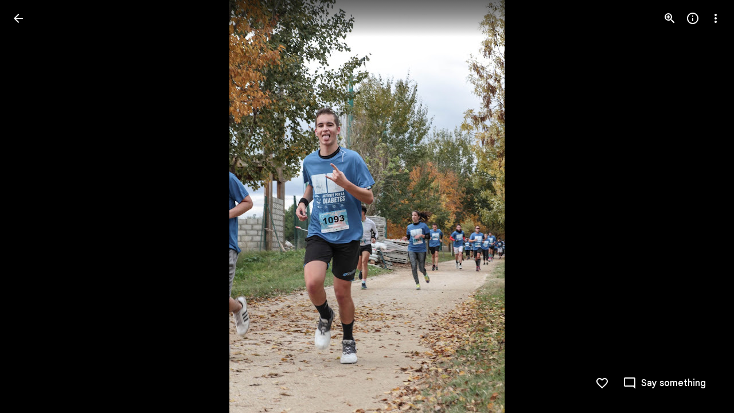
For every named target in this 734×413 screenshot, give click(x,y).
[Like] (602, 383)
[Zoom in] (669, 18)
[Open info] (692, 18)
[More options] (715, 18)
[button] (32, 206)
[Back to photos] (18, 18)
